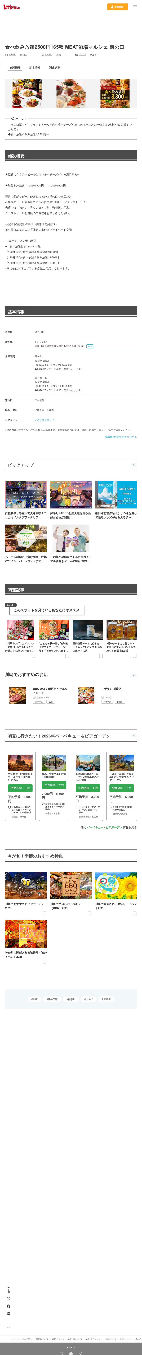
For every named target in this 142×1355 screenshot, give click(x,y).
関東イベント (58, 1339)
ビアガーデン (114, 827)
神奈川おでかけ (75, 1339)
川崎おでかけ (110, 1339)
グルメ (89, 999)
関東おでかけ (42, 1339)
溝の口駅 (53, 999)
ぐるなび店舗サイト (45, 420)
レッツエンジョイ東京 (21, 1339)
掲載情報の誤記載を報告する (121, 436)
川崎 (35, 999)
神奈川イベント (93, 1339)
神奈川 (71, 999)
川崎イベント (125, 1339)
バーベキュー (95, 827)
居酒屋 (107, 999)
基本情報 (16, 311)
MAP (90, 346)
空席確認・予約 (20, 788)
